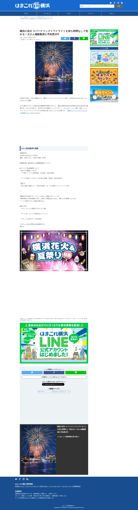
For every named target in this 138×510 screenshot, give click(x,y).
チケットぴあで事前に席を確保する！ (33, 224)
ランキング (47, 13)
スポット (112, 13)
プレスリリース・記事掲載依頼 (71, 486)
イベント (90, 13)
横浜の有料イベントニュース (45, 391)
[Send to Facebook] (74, 38)
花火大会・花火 (66, 391)
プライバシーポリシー (32, 486)
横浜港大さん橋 (57, 391)
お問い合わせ (44, 486)
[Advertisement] (69, 24)
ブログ (26, 13)
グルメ (69, 13)
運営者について (19, 486)
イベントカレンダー (55, 486)
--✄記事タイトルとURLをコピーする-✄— (30, 39)
